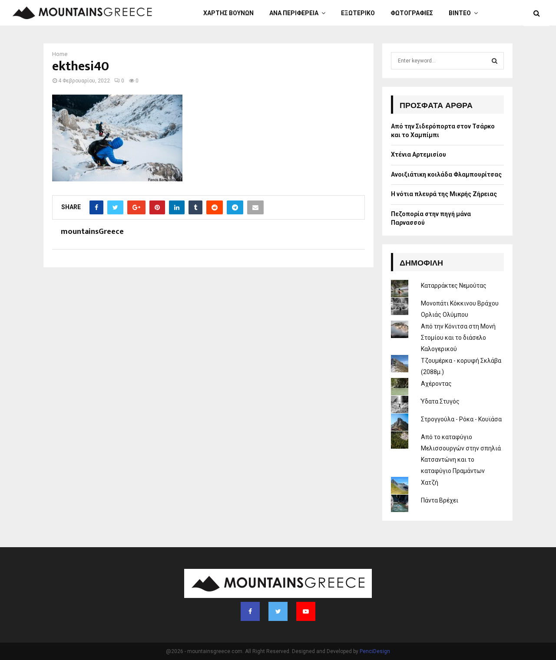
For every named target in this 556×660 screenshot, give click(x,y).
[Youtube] (305, 611)
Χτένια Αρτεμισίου (418, 154)
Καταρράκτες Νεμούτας (453, 285)
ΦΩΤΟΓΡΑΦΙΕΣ (412, 13)
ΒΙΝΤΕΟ (460, 13)
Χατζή (429, 482)
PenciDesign (375, 651)
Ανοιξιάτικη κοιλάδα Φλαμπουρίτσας (446, 174)
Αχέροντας (436, 383)
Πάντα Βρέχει (439, 500)
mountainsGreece (92, 232)
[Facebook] (250, 611)
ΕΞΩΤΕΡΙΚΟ (358, 13)
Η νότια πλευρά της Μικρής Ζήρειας (444, 193)
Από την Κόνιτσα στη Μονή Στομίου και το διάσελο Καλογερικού (458, 337)
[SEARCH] (494, 60)
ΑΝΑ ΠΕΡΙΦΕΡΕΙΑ (293, 13)
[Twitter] (278, 611)
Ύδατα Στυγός (440, 401)
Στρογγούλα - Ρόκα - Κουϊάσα (461, 419)
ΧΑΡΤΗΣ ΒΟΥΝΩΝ (228, 13)
